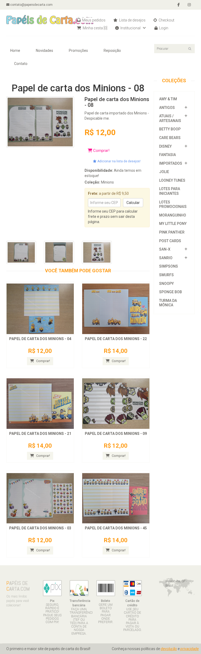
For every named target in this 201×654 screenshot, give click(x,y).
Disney (165, 146)
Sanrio (165, 258)
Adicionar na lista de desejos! (119, 161)
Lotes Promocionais (173, 204)
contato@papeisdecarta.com (31, 5)
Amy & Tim (168, 99)
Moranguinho (172, 215)
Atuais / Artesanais (170, 118)
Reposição (112, 50)
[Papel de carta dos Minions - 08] (40, 122)
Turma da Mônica (168, 302)
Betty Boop (170, 129)
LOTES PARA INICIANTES (169, 191)
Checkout (166, 20)
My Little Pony (173, 223)
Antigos (167, 108)
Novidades (44, 50)
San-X (164, 249)
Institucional (130, 28)
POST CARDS (170, 241)
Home (15, 50)
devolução (169, 649)
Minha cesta (94, 28)
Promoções (78, 50)
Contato (20, 64)
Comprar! (100, 150)
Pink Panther (172, 232)
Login (163, 28)
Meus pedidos (93, 20)
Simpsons (168, 266)
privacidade (189, 649)
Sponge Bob (170, 292)
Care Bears (170, 138)
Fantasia (167, 155)
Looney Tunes (172, 180)
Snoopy (166, 283)
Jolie (164, 172)
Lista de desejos (132, 20)
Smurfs (166, 275)
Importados (170, 163)
